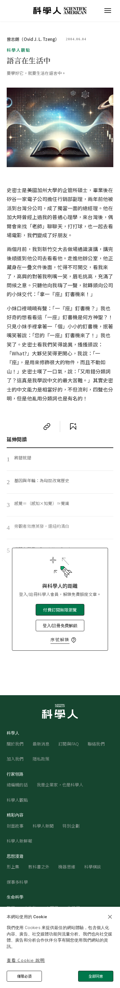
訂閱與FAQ (68, 744)
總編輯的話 (17, 785)
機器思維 (66, 867)
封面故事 (15, 826)
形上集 (13, 867)
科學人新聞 (43, 826)
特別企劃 (71, 826)
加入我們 (15, 759)
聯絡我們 (96, 744)
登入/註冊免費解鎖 (60, 625)
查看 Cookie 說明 (26, 960)
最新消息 (41, 744)
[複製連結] (46, 426)
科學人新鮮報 (19, 841)
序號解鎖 (60, 639)
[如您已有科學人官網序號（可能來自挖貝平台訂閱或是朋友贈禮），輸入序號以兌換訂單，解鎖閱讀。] (73, 640)
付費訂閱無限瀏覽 (60, 610)
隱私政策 (41, 759)
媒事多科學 (17, 882)
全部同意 (95, 976)
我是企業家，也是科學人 (60, 785)
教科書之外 (38, 867)
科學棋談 (92, 867)
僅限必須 (24, 976)
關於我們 (15, 744)
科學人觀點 (18, 50)
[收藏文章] (73, 426)
